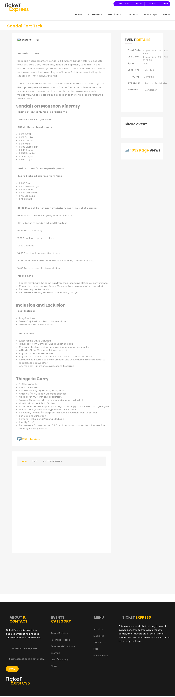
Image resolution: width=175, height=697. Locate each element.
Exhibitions (114, 14)
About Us (98, 629)
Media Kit (98, 636)
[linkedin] (102, 4)
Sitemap (55, 653)
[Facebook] (90, 4)
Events (166, 14)
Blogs (54, 666)
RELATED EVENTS (52, 461)
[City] (106, 4)
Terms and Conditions (63, 646)
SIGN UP (152, 3)
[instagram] (98, 4)
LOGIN (139, 3)
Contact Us (99, 642)
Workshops (150, 14)
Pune (165, 3)
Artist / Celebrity (59, 659)
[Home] (17, 7)
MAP (24, 461)
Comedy (77, 14)
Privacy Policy (101, 655)
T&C (34, 461)
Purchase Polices (60, 639)
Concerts (132, 14)
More (12, 668)
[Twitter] (94, 4)
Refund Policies (59, 633)
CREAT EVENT (123, 3)
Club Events (95, 14)
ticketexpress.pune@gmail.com (27, 659)
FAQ (95, 649)
